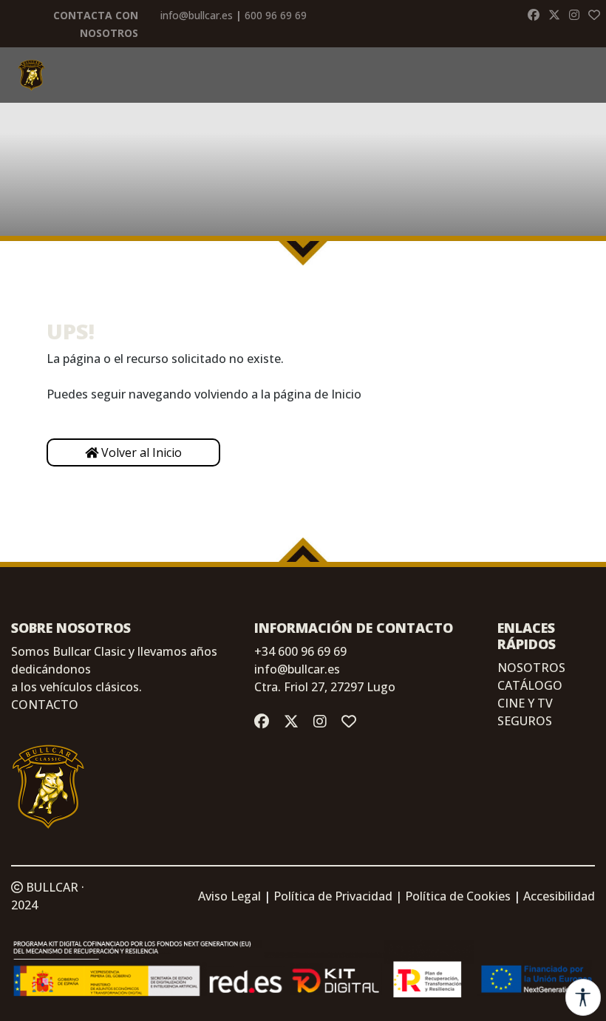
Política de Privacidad (332, 896)
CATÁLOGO (529, 685)
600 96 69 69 (276, 15)
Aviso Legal (229, 896)
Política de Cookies (458, 896)
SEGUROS (524, 721)
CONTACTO (44, 704)
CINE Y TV (525, 703)
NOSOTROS (531, 667)
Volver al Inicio (140, 452)
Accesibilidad (559, 896)
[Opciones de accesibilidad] (583, 997)
